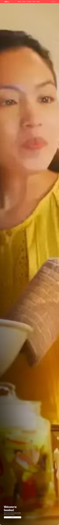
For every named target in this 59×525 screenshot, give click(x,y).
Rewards (38, 1)
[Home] (6, 1)
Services (23, 1)
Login (54, 1)
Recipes (19, 1)
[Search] (52, 1)
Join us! (12, 517)
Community (29, 1)
